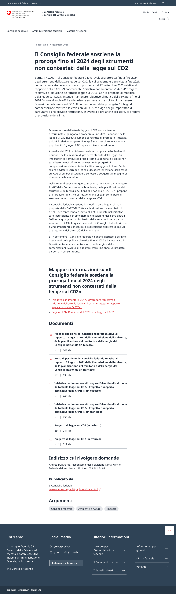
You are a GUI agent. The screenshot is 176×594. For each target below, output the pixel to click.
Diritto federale (145, 558)
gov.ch (57, 552)
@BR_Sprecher (61, 546)
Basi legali (11, 589)
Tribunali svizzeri (103, 570)
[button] (17, 30)
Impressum (23, 589)
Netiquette (36, 589)
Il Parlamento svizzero (106, 562)
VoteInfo (141, 566)
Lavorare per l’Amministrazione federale (104, 550)
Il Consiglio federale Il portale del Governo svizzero (58, 13)
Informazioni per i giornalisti (146, 548)
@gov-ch (73, 552)
